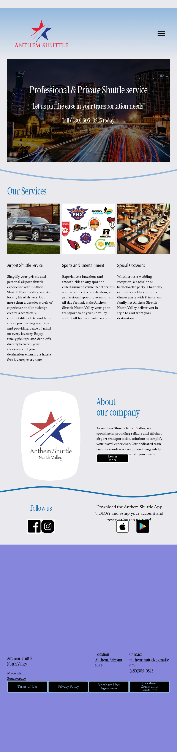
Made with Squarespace (16, 676)
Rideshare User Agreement (109, 686)
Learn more (112, 458)
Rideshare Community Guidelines (149, 687)
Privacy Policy (68, 686)
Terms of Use (27, 686)
